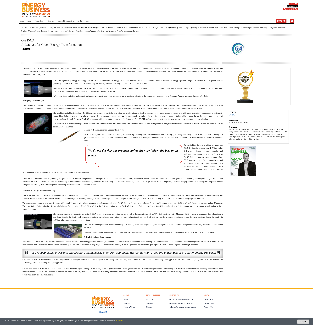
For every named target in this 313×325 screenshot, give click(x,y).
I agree (303, 321)
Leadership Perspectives (66, 21)
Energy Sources (25, 21)
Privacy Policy (209, 303)
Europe (281, 21)
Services (51, 21)
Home (125, 299)
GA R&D (232, 115)
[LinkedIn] (103, 312)
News (87, 21)
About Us (126, 303)
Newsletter (150, 303)
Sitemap (149, 307)
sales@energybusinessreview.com (181, 303)
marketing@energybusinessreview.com (182, 307)
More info (119, 321)
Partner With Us (129, 307)
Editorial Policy (209, 299)
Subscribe (149, 299)
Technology (39, 21)
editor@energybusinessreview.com (181, 299)
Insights (79, 21)
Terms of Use (208, 307)
